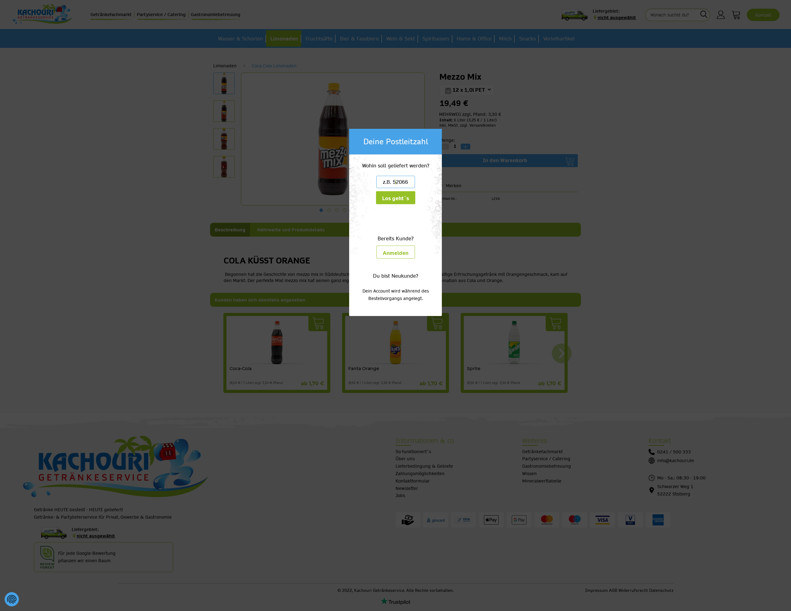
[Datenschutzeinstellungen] (12, 599)
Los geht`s (395, 198)
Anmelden (395, 253)
